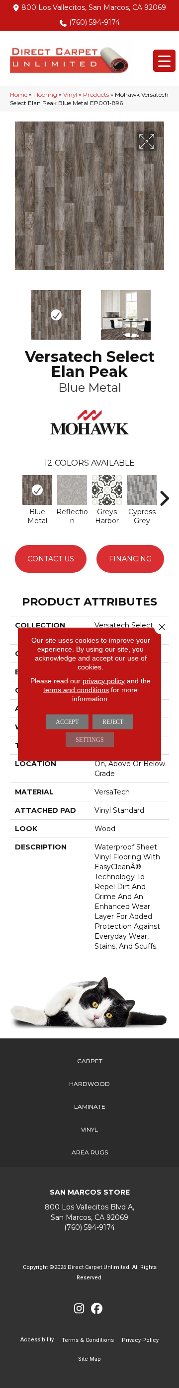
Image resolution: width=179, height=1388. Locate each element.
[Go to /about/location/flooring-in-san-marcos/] (89, 1212)
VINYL (89, 1129)
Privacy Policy (140, 1340)
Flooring (45, 94)
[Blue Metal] (37, 490)
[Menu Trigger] (164, 61)
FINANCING (130, 558)
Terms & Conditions (88, 1340)
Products (96, 94)
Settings (90, 739)
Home (18, 94)
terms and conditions (76, 689)
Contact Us (50, 558)
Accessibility (37, 1339)
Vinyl (70, 94)
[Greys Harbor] (107, 490)
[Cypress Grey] (141, 490)
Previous (15, 310)
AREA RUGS (90, 1152)
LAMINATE (89, 1106)
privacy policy (104, 680)
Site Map (89, 1359)
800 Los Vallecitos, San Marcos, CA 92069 (93, 7)
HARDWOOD (89, 1083)
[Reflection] (72, 490)
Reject (112, 721)
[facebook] (97, 1309)
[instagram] (79, 1309)
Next (164, 310)
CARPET (89, 1061)
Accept (67, 721)
